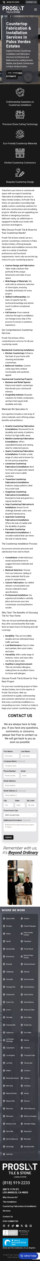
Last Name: (25, 751)
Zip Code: (31, 801)
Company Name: (14, 761)
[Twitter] (21, 1225)
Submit (8, 837)
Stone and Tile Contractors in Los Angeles (19, 1248)
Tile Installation (10, 1202)
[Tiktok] (13, 1225)
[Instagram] (4, 1225)
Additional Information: (17, 820)
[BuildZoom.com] (20, 1242)
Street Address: (10, 781)
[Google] (26, 1225)
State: (17, 801)
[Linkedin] (30, 1225)
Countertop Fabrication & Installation (19, 1206)
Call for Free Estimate (14, 74)
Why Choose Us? (10, 1197)
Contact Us (31, 2)
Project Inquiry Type (11, 810)
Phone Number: (10, 771)
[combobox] (20, 815)
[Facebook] (8, 1225)
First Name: (8, 751)
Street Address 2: (14, 791)
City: (5, 801)
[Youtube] (17, 1225)
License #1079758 (20, 1177)
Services (6, 1211)
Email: (23, 771)
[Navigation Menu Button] (35, 9)
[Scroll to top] (4, 1256)
